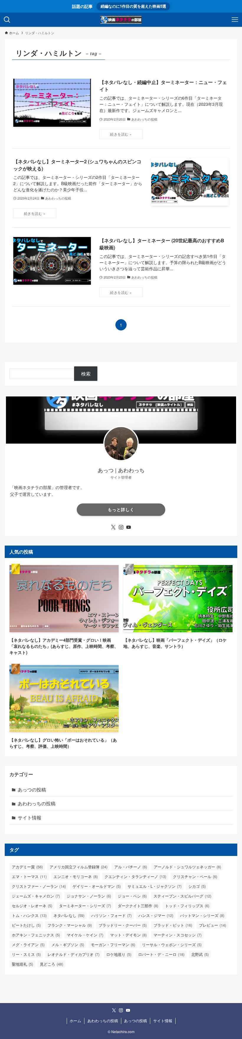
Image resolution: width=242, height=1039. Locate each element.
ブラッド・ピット (172, 925)
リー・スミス (26, 954)
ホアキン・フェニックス (36, 935)
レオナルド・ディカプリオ (73, 954)
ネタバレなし (68, 915)
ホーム (75, 1020)
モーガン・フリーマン (113, 944)
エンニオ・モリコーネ (75, 876)
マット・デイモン (128, 935)
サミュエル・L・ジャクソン (154, 886)
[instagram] (121, 527)
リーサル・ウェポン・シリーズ (172, 944)
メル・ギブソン (67, 944)
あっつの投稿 (32, 789)
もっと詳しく (121, 509)
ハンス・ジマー (155, 915)
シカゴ (197, 886)
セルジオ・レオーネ (32, 905)
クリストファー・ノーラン (39, 886)
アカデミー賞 (27, 867)
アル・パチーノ (130, 867)
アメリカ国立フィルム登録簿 (78, 867)
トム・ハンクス (29, 915)
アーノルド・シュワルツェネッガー (187, 867)
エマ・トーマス (29, 876)
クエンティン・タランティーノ (135, 876)
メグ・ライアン (28, 944)
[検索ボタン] (7, 20)
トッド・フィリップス (187, 905)
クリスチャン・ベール (195, 876)
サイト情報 (29, 817)
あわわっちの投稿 (36, 803)
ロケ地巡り (118, 954)
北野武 (200, 954)
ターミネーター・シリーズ (85, 905)
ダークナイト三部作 (138, 905)
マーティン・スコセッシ (177, 935)
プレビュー (212, 925)
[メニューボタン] (235, 20)
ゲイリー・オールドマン (97, 886)
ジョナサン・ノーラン (89, 896)
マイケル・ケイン (85, 935)
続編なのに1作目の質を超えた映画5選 (133, 6)
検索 (86, 373)
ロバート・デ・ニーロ (161, 954)
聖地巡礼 (22, 964)
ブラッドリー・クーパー (123, 925)
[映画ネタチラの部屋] (121, 20)
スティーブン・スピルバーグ (182, 896)
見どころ (51, 964)
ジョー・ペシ (132, 896)
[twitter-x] (113, 527)
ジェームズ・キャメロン (36, 896)
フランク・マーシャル (70, 925)
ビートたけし (26, 925)
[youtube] (129, 527)
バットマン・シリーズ (202, 915)
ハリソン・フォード (111, 915)
